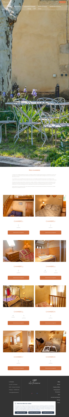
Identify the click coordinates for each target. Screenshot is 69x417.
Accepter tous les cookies (48, 412)
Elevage (29, 8)
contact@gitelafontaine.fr (14, 392)
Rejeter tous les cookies (21, 412)
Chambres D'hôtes (17, 6)
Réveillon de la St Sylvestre (55, 6)
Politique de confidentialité (35, 410)
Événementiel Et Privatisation (29, 6)
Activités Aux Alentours (42, 6)
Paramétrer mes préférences (34, 412)
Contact (39, 8)
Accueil (9, 6)
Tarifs (34, 8)
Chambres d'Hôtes (56, 387)
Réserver (62, 2)
